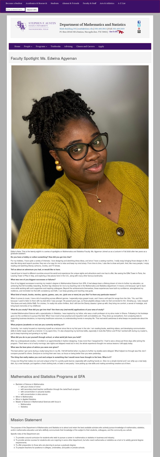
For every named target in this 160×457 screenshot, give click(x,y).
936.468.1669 (118, 29)
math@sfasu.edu (85, 29)
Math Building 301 (68, 29)
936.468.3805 (100, 29)
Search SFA (31, 9)
